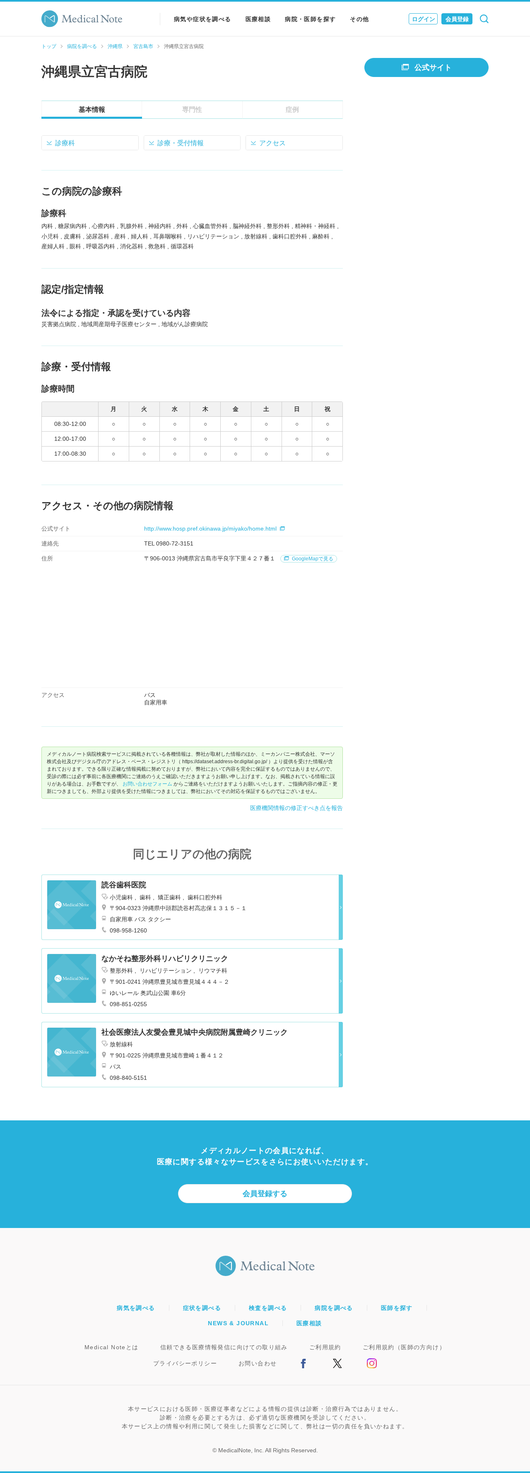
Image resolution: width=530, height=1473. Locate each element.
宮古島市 (143, 46)
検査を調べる (268, 1308)
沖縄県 (115, 46)
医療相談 (258, 19)
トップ (48, 46)
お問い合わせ (257, 1363)
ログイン (423, 19)
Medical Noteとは (111, 1347)
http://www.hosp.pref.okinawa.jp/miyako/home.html (210, 528)
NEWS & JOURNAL (238, 1323)
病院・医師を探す (310, 19)
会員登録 (457, 19)
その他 (359, 19)
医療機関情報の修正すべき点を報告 (296, 808)
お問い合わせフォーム (147, 784)
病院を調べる (82, 46)
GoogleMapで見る (312, 559)
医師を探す (397, 1308)
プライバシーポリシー (185, 1363)
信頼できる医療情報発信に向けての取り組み (224, 1347)
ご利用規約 (325, 1347)
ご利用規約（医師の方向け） (404, 1347)
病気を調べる (136, 1308)
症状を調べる (202, 1308)
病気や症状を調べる (202, 19)
